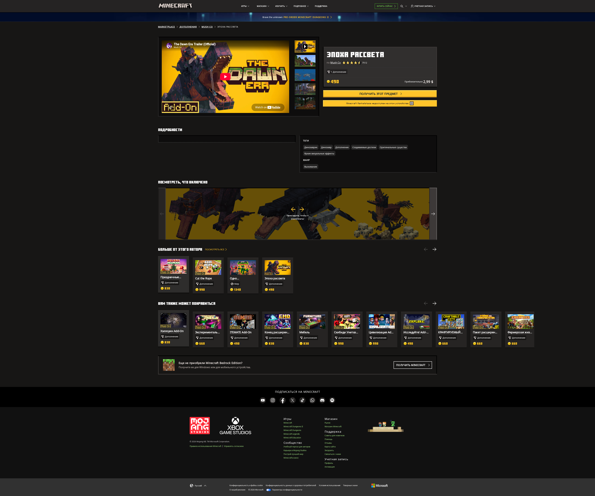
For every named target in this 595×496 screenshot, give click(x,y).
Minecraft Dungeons (292, 430)
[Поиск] (404, 6)
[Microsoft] (379, 485)
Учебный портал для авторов (297, 446)
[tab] (305, 46)
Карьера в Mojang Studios (295, 450)
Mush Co (207, 26)
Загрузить (329, 450)
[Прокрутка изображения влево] (162, 214)
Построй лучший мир (293, 454)
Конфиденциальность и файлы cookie (246, 485)
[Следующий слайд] (434, 249)
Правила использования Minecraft (205, 446)
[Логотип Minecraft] (175, 6)
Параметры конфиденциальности (287, 490)
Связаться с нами (333, 454)
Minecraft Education (292, 437)
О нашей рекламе (237, 490)
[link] (263, 400)
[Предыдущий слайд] (426, 249)
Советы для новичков (334, 435)
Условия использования (329, 485)
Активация (330, 466)
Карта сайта (330, 446)
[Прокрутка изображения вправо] (433, 214)
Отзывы (328, 443)
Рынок (327, 422)
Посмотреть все (214, 249)
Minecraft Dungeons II (293, 426)
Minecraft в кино (291, 457)
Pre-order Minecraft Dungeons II (306, 17)
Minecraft (288, 422)
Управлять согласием (234, 446)
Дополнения (188, 26)
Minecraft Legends (292, 434)
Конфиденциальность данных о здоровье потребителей (291, 485)
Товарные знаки (350, 485)
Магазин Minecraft (333, 426)
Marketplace (166, 26)
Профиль (329, 463)
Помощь (328, 439)
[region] (297, 213)
